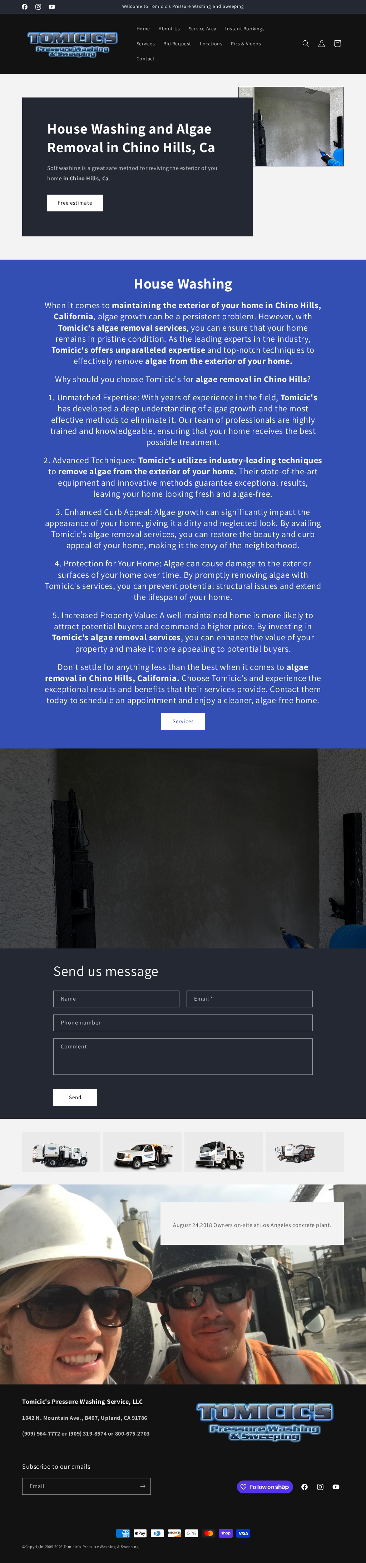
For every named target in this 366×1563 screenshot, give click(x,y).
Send (75, 1097)
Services (183, 721)
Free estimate (75, 202)
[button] (306, 43)
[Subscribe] (142, 1486)
